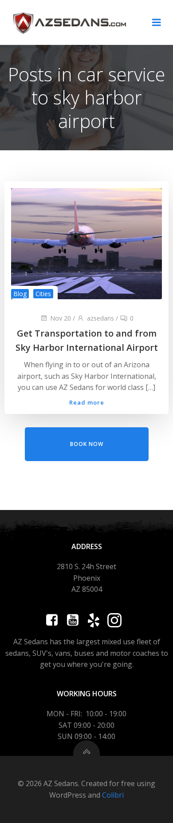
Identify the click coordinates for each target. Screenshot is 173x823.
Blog (20, 293)
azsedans (100, 318)
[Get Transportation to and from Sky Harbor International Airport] (86, 243)
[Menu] (156, 22)
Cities (43, 293)
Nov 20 (60, 318)
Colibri (113, 795)
